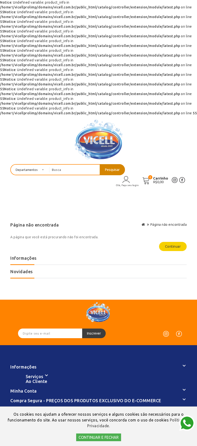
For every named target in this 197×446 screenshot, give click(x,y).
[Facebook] (179, 334)
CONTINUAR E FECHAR (99, 437)
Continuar (173, 246)
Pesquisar (112, 170)
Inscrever (94, 333)
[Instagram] (166, 334)
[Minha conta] (126, 179)
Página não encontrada (168, 224)
